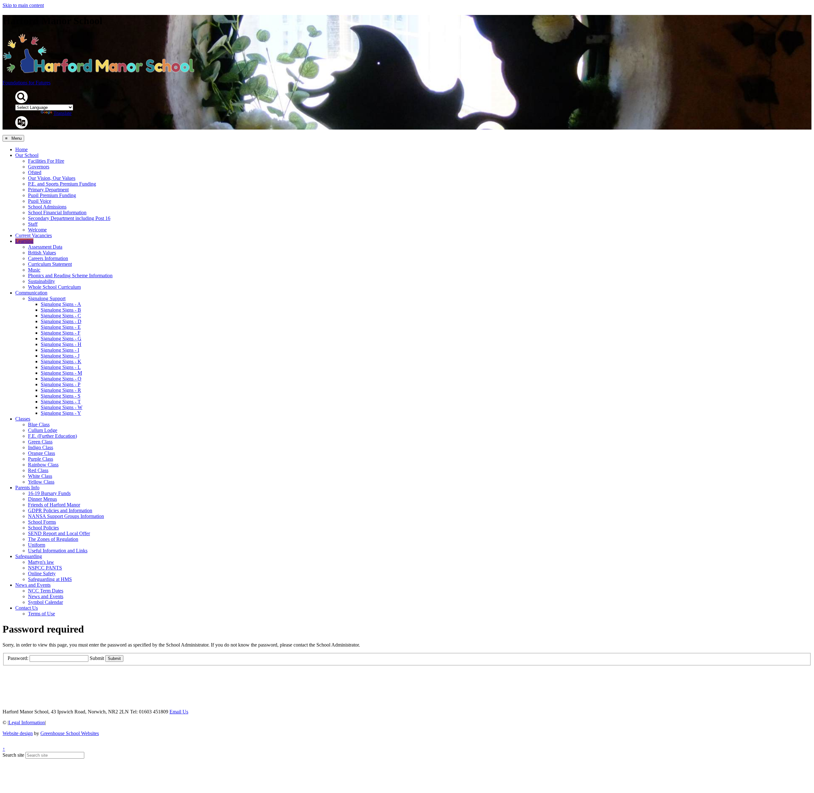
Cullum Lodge (42, 430)
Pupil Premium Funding (52, 195)
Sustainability (41, 281)
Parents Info (27, 487)
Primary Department (48, 189)
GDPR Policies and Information (60, 510)
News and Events (33, 585)
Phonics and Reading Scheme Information (70, 275)
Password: (18, 658)
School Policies (43, 527)
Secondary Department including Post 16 (69, 218)
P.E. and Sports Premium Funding (62, 184)
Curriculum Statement (50, 264)
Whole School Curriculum (54, 287)
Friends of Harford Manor (54, 504)
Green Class (40, 441)
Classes (22, 418)
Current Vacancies (33, 235)
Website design (18, 733)
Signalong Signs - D (61, 321)
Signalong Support (47, 298)
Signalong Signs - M (61, 373)
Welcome (37, 229)
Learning (24, 241)
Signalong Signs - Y (61, 413)
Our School (26, 155)
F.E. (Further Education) (52, 436)
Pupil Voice (39, 201)
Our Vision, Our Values (51, 178)
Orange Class (41, 453)
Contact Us (26, 608)
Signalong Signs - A (61, 304)
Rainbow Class (43, 464)
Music (34, 270)
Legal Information (27, 722)
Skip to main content (23, 5)
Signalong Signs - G (61, 338)
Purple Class (40, 459)
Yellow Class (41, 482)
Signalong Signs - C (61, 315)
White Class (40, 476)
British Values (42, 252)
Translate (62, 113)
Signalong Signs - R (61, 390)
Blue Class (39, 424)
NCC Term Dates (45, 590)
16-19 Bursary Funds (49, 493)
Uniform (36, 545)
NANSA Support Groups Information (66, 516)
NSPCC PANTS (45, 567)
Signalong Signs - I (60, 350)
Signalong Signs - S (60, 396)
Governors (38, 166)
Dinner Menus (42, 499)
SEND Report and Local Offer (59, 533)
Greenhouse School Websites (69, 733)
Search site (13, 755)
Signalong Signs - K (61, 361)
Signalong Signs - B (61, 310)
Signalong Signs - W (61, 407)
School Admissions (47, 206)
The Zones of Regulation (53, 539)
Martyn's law (41, 562)
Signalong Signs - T (61, 401)
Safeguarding (28, 556)
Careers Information (48, 258)
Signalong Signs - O (61, 378)
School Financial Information (57, 212)
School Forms (42, 522)
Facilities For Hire (46, 161)
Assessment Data (45, 247)
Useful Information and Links (57, 550)
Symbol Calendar (45, 602)
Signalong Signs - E (61, 327)
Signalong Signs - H (61, 344)
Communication (31, 292)
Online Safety (42, 573)
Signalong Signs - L (61, 367)
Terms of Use (41, 613)
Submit (97, 658)
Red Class (38, 470)
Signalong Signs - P (60, 384)
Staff (33, 224)
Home (21, 149)
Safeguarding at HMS (50, 579)
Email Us (178, 711)
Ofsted (34, 172)
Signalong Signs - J (60, 355)
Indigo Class (40, 447)
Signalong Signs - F (60, 333)
